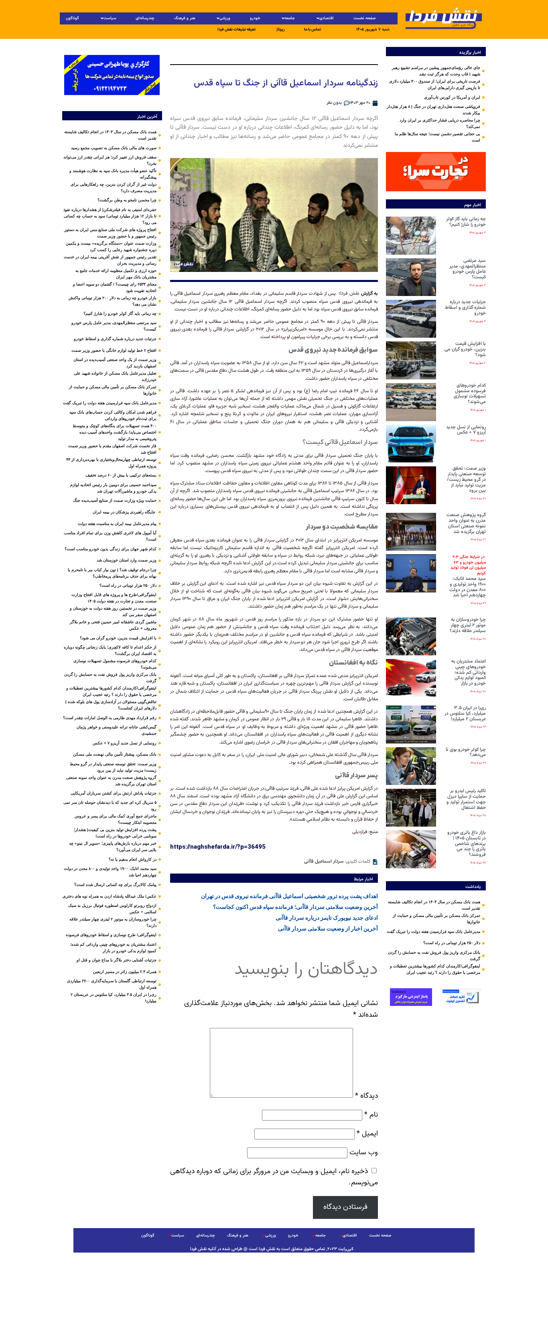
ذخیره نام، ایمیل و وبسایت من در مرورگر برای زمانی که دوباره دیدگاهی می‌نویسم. (274, 1177)
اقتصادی (326, 18)
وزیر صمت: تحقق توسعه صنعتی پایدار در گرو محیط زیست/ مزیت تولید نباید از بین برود (466, 479)
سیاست (110, 18)
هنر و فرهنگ (184, 18)
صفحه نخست (364, 18)
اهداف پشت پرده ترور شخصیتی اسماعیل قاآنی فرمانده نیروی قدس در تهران (289, 896)
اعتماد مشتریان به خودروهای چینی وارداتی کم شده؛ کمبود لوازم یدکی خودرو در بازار (468, 672)
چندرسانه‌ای (145, 18)
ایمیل (367, 1133)
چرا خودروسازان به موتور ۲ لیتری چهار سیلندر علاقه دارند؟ (468, 625)
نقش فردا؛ (349, 293)
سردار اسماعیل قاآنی (324, 861)
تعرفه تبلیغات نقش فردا (236, 29)
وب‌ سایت (363, 1152)
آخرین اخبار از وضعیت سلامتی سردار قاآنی (328, 928)
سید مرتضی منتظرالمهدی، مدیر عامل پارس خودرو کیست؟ (467, 269)
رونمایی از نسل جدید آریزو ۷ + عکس (466, 430)
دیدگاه (366, 1096)
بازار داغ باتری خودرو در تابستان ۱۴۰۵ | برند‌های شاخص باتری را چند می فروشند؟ (466, 843)
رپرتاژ (280, 29)
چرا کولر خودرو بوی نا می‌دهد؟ (466, 752)
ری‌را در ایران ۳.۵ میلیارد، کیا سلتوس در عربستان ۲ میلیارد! (465, 713)
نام (371, 1115)
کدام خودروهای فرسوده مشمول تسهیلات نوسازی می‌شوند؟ (470, 393)
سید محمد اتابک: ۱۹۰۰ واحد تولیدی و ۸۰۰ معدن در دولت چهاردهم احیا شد (467, 576)
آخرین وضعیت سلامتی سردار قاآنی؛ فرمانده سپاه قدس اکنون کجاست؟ (295, 907)
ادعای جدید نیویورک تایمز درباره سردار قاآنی (327, 917)
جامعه (289, 18)
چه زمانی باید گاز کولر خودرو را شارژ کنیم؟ (466, 221)
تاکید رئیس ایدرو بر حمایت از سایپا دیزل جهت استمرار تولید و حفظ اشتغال (466, 799)
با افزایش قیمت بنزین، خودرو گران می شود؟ (465, 349)
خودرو (255, 18)
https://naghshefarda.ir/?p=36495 (218, 846)
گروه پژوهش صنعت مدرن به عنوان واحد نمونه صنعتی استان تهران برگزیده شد (466, 523)
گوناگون (72, 18)
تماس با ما (312, 29)
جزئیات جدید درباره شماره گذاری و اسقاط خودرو (465, 307)
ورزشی (224, 18)
